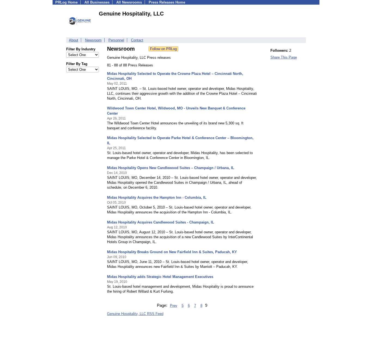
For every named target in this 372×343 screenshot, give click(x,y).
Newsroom (93, 40)
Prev (173, 306)
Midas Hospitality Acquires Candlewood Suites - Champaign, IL (160, 222)
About (73, 40)
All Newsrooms (129, 2)
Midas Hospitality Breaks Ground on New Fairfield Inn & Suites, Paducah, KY (172, 252)
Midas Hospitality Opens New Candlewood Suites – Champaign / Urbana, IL (170, 168)
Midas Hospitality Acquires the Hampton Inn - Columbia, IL (156, 197)
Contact (137, 40)
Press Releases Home (167, 2)
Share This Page (283, 57)
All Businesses (96, 2)
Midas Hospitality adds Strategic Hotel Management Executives (160, 277)
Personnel (116, 40)
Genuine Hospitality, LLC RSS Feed (135, 314)
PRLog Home (66, 2)
